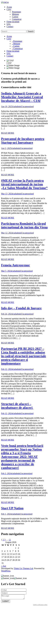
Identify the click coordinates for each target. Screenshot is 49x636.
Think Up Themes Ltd (23, 568)
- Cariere (15, 46)
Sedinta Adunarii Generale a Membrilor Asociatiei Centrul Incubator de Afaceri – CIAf (22, 97)
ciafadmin (17, 106)
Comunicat (16, 19)
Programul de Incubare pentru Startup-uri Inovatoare (22, 140)
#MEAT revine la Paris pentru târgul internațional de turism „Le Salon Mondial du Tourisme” (24, 184)
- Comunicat (17, 48)
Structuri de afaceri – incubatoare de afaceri (17, 405)
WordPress (5, 571)
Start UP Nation (12, 508)
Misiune (15, 14)
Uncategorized (27, 106)
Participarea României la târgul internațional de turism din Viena (24, 225)
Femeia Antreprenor (15, 265)
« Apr (3, 566)
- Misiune (16, 43)
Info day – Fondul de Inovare (21, 308)
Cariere (15, 17)
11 (10, 540)
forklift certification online (40, 604)
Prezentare (16, 12)
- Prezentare (17, 41)
